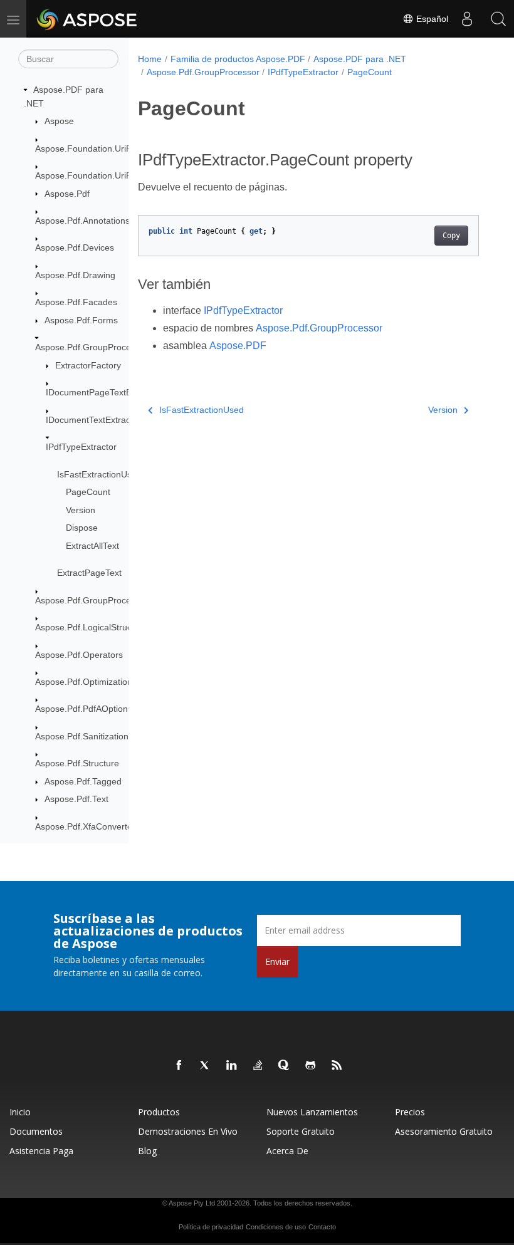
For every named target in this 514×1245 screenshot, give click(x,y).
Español (431, 19)
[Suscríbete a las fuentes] (337, 1066)
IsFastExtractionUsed (99, 474)
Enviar (277, 961)
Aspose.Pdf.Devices (74, 247)
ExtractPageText (89, 573)
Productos (159, 1112)
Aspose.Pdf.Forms (81, 320)
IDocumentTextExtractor (93, 420)
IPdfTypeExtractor (81, 447)
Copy (451, 235)
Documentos (36, 1131)
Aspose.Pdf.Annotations (82, 221)
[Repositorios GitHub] (311, 1066)
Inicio (20, 1112)
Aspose (59, 121)
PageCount (88, 492)
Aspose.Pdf (67, 194)
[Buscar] (498, 19)
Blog (147, 1151)
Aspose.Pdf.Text (76, 799)
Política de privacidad (211, 1227)
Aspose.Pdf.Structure (77, 763)
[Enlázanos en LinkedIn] (232, 1066)
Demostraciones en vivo (188, 1131)
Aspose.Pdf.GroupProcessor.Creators (109, 600)
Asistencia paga (41, 1151)
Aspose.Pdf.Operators (79, 655)
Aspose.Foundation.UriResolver (98, 148)
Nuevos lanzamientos (312, 1112)
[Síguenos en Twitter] (205, 1066)
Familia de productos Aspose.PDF (237, 59)
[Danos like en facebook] (179, 1066)
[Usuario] (467, 19)
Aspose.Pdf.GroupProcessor (91, 347)
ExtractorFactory (88, 365)
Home (150, 59)
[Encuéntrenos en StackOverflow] (258, 1066)
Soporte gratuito (300, 1131)
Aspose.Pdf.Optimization (83, 682)
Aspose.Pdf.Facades (76, 302)
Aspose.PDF (237, 345)
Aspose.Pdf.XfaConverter (85, 826)
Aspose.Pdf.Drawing (75, 275)
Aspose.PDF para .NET (359, 59)
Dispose (82, 528)
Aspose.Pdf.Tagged (83, 781)
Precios (410, 1112)
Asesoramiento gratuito (444, 1131)
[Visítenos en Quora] (284, 1066)
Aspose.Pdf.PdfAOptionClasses (97, 709)
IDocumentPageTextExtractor (104, 392)
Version (80, 510)
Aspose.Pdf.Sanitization (81, 736)
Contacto (322, 1227)
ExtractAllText (92, 546)
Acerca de (287, 1151)
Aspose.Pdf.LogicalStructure (91, 627)
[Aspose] (87, 18)
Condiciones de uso (276, 1227)
